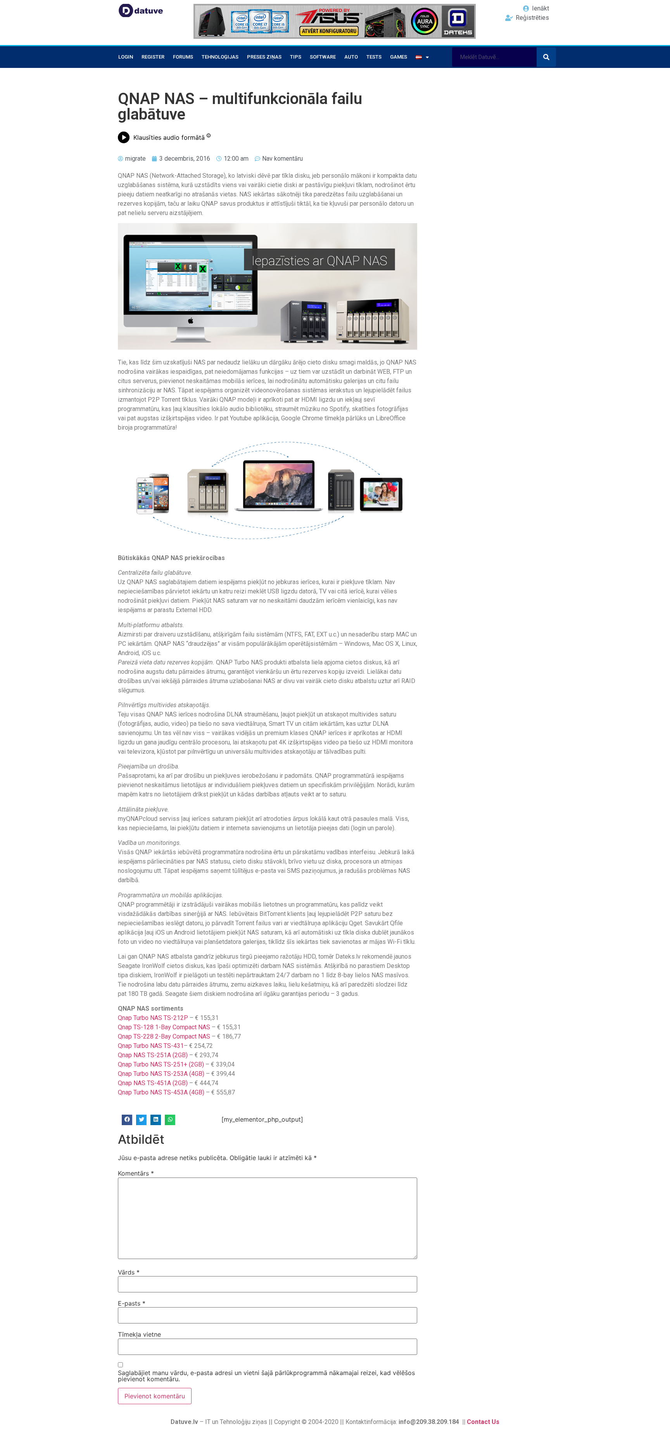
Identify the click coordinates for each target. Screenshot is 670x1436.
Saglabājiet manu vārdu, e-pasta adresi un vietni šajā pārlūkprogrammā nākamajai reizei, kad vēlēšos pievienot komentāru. (266, 1376)
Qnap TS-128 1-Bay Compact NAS (164, 1027)
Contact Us (483, 1422)
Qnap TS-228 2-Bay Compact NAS (164, 1036)
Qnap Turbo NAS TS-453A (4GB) (161, 1092)
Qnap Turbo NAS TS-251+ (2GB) (161, 1064)
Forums (183, 57)
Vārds (129, 1272)
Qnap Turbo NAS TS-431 (151, 1045)
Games (398, 57)
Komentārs (136, 1173)
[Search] (546, 57)
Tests (374, 57)
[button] (127, 1120)
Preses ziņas (264, 57)
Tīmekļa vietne (139, 1334)
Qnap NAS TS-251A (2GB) (153, 1055)
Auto (351, 57)
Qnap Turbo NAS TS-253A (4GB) (161, 1073)
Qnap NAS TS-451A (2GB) (153, 1083)
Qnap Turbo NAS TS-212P (153, 1018)
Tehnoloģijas (220, 57)
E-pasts (131, 1303)
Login (125, 57)
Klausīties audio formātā (169, 137)
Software (323, 57)
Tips (295, 57)
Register (153, 57)
